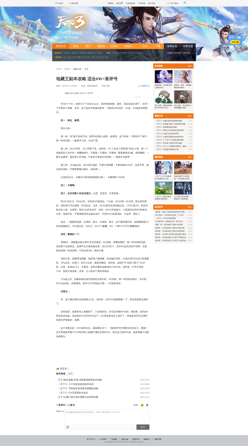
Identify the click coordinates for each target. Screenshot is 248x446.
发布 (143, 427)
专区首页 (61, 46)
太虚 (97, 57)
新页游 (119, 3)
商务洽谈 (124, 439)
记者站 (114, 46)
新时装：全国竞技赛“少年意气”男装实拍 (170, 237)
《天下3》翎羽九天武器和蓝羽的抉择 (169, 130)
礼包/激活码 (130, 3)
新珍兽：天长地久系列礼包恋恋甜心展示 (170, 234)
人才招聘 (102, 439)
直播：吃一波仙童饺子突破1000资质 (169, 225)
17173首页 (59, 3)
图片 (88, 46)
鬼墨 (102, 57)
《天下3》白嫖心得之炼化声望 (167, 134)
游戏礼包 (172, 46)
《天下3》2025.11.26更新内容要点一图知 (170, 146)
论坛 (145, 46)
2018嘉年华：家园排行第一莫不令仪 (169, 221)
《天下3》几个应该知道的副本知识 (76, 384)
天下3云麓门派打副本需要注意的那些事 (78, 397)
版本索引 (178, 53)
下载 (157, 46)
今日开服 (141, 3)
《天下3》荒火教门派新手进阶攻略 (168, 143)
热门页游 (151, 3)
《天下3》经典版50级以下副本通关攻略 (170, 124)
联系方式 (135, 439)
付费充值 (188, 46)
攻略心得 (77, 69)
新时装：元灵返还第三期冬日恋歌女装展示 (171, 228)
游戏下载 (186, 53)
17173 (58, 69)
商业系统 (123, 53)
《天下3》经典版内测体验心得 (167, 149)
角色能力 (74, 53)
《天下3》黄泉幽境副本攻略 (166, 127)
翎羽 (74, 57)
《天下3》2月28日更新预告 (165, 218)
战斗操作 (131, 53)
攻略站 (129, 46)
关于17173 (91, 439)
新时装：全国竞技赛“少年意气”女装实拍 (170, 241)
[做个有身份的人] (142, 405)
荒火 (83, 57)
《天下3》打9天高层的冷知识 (73, 393)
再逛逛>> (64, 368)
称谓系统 (83, 53)
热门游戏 (174, 3)
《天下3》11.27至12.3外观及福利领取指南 (171, 140)
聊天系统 (66, 53)
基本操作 (91, 53)
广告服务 (113, 439)
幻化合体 (139, 53)
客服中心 (147, 439)
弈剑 (88, 57)
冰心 (65, 57)
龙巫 (106, 57)
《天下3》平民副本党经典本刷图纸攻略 (78, 388)
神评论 (145, 86)
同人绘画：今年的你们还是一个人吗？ (170, 215)
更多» (190, 66)
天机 (69, 57)
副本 (70, 373)
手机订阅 (105, 86)
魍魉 (79, 57)
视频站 (101, 46)
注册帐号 (170, 53)
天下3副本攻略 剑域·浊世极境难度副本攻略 (80, 380)
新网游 (110, 3)
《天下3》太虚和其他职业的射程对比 (169, 137)
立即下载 (235, 42)
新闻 (75, 46)
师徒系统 (115, 53)
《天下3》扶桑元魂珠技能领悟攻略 (168, 121)
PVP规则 (99, 53)
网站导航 (74, 3)
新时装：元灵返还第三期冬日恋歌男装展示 (171, 231)
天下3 (67, 69)
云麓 (92, 57)
